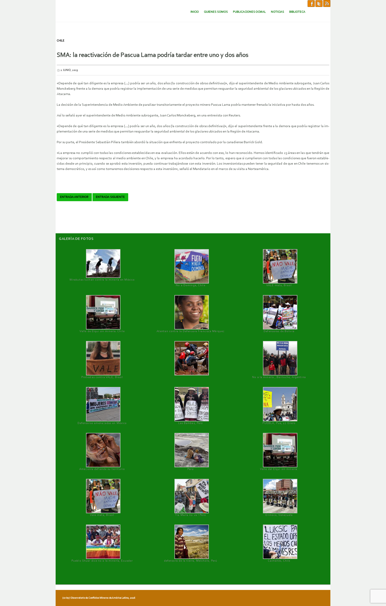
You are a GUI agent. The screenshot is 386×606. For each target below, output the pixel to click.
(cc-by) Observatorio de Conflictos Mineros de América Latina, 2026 (98, 598)
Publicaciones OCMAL (249, 12)
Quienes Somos (216, 12)
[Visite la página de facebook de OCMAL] (311, 3)
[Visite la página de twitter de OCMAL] (319, 3)
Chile (60, 40)
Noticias (277, 12)
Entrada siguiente (110, 197)
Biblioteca (297, 12)
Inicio (195, 12)
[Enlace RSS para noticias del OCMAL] (326, 3)
